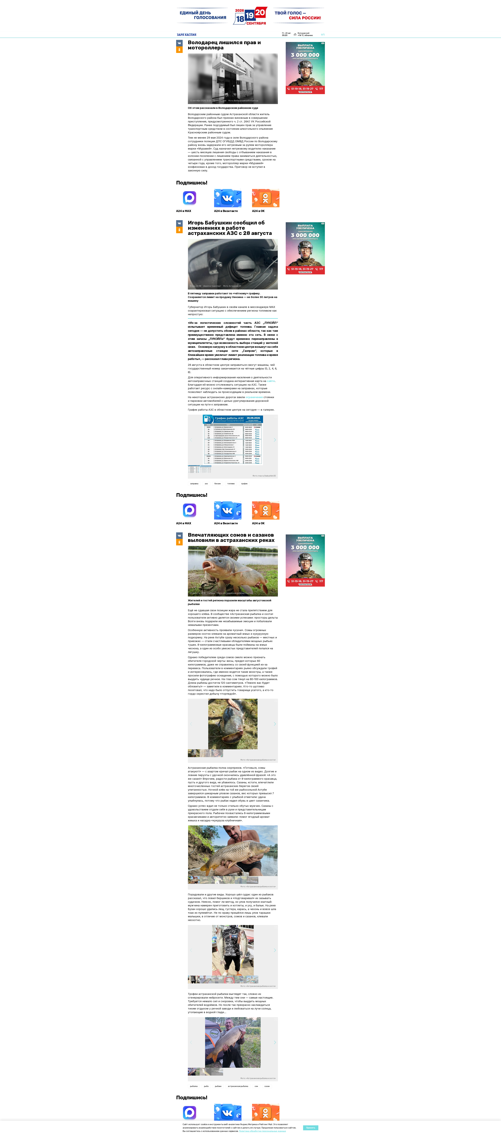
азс (206, 484)
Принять (310, 1128)
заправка (194, 484)
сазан (267, 1086)
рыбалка (194, 1086)
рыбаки (218, 1086)
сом (256, 1086)
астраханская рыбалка (238, 1086)
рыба (206, 1086)
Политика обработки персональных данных (262, 1131)
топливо (231, 484)
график (244, 484)
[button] (275, 440)
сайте (271, 381)
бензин (217, 484)
